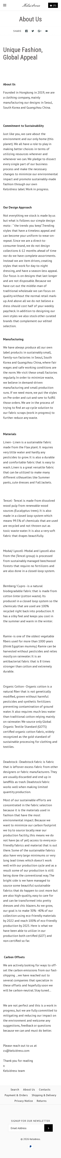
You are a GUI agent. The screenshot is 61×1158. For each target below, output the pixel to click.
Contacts (45, 1089)
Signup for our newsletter (30, 1120)
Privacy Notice (24, 1100)
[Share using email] (46, 31)
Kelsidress (35, 1139)
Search (15, 1089)
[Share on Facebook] (26, 31)
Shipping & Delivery (44, 1095)
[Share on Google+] (39, 31)
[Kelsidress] (30, 5)
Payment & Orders (16, 1095)
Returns (42, 1100)
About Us (29, 1089)
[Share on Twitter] (33, 31)
